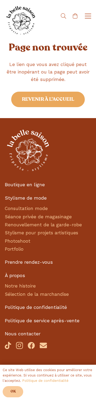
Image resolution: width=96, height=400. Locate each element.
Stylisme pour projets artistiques (41, 232)
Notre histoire (20, 286)
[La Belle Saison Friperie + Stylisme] (21, 21)
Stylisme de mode (26, 198)
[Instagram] (19, 346)
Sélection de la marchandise (37, 294)
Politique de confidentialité (36, 307)
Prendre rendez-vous (29, 262)
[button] (63, 16)
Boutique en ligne (25, 184)
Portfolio (14, 249)
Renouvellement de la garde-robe (43, 224)
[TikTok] (8, 345)
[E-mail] (43, 345)
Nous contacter (23, 333)
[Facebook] (31, 345)
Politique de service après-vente (42, 320)
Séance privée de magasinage (38, 216)
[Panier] (75, 16)
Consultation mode (26, 208)
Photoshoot (17, 241)
